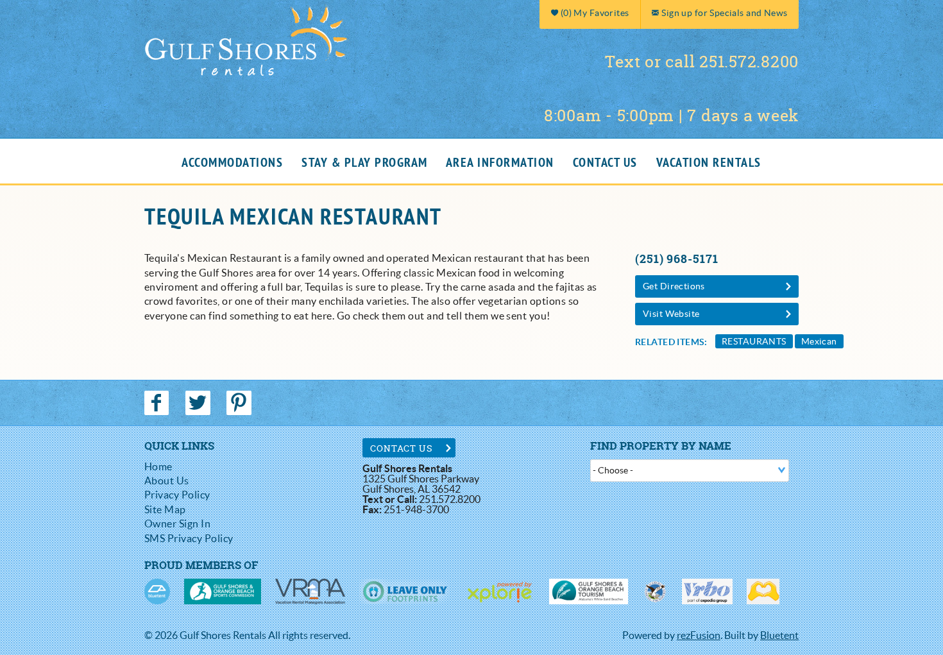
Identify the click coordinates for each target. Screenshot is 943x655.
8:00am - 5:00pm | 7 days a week (671, 115)
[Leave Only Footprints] (404, 591)
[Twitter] (198, 403)
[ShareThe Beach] (655, 591)
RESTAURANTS (754, 341)
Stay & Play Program (365, 163)
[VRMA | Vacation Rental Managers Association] (310, 591)
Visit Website (671, 314)
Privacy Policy (177, 494)
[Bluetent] (157, 591)
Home (158, 466)
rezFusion (698, 635)
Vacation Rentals (708, 163)
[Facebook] (157, 403)
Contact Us (605, 163)
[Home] (247, 39)
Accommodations (232, 163)
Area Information (500, 163)
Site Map (165, 509)
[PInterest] (240, 403)
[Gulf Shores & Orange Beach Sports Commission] (222, 591)
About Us (166, 480)
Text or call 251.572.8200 (702, 61)
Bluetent (779, 635)
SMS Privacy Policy (189, 538)
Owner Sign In (177, 523)
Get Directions (674, 286)
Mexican (819, 341)
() (593, 13)
